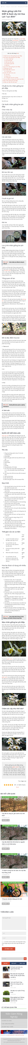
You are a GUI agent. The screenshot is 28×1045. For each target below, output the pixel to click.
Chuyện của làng (7, 1020)
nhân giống (15, 40)
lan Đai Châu (7, 270)
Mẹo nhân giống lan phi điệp (10, 80)
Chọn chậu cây (8, 59)
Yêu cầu (7, 74)
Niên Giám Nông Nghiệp (14, 1015)
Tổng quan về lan (7, 68)
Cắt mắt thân (8, 60)
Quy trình (7, 76)
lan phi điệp (22, 39)
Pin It (17, 787)
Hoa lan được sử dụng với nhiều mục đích (13, 79)
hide (17, 53)
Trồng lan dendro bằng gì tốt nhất (12, 899)
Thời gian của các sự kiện (11, 77)
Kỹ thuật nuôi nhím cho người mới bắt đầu (16, 968)
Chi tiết (5, 820)
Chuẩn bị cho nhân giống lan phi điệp (12, 55)
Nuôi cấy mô (5, 435)
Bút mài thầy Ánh (11, 1035)
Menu (3, 2)
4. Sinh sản (7, 71)
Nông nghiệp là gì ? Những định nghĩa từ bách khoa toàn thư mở (17, 999)
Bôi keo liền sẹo (9, 62)
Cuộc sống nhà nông (8, 1023)
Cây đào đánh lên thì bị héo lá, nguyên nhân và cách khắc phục (13, 843)
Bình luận (22, 963)
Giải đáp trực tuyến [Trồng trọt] (17, 991)
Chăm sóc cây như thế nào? (10, 82)
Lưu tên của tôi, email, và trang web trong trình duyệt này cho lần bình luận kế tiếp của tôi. (13, 943)
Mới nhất (13, 963)
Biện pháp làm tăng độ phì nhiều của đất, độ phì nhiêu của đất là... (17, 975)
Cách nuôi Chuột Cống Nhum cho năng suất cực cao (16, 983)
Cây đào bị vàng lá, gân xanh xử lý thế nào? (13, 814)
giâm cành (9, 659)
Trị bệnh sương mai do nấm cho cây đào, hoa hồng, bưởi (14, 871)
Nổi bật (6, 963)
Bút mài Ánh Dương (20, 1035)
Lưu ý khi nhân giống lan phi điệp (11, 66)
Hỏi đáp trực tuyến (7, 1026)
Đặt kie (6, 65)
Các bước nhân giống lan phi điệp (11, 57)
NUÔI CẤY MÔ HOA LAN (9, 73)
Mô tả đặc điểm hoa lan (9, 69)
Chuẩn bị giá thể (9, 63)
